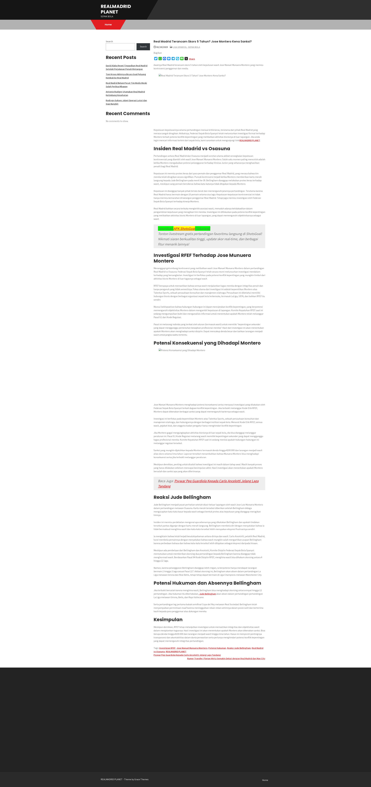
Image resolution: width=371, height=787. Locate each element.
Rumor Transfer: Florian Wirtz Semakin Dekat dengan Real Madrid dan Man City (226, 658)
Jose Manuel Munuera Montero (192, 648)
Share (192, 58)
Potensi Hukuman (217, 648)
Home (108, 24)
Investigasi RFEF (167, 648)
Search (109, 41)
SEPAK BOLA (194, 47)
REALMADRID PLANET (116, 9)
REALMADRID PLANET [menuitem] (249, 140)
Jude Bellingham (207, 593)
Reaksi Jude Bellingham (239, 648)
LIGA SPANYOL (180, 47)
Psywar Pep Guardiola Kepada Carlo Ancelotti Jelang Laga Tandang (187, 655)
